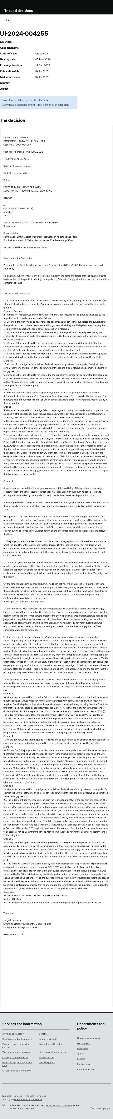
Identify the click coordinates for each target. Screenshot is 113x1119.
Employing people (48, 1039)
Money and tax (46, 1057)
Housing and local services (52, 1052)
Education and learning (51, 1044)
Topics (80, 1053)
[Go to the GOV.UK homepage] (16, 4)
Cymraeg (41, 1096)
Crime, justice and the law (15, 1057)
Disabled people (47, 1062)
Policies (81, 1059)
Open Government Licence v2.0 (58, 1105)
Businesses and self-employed (17, 1039)
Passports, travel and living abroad (16, 1046)
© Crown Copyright (101, 1108)
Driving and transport (13, 1033)
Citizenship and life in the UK (16, 1070)
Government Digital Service (28, 1099)
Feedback (29, 1096)
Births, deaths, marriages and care (17, 1064)
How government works (89, 1038)
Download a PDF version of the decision (25, 100)
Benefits (43, 1033)
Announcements (85, 1069)
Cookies (18, 1096)
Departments (83, 1043)
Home (7, 20)
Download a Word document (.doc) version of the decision (35, 105)
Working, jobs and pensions (16, 1052)
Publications (83, 1064)
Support (6, 1096)
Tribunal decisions (18, 11)
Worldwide (82, 1048)
